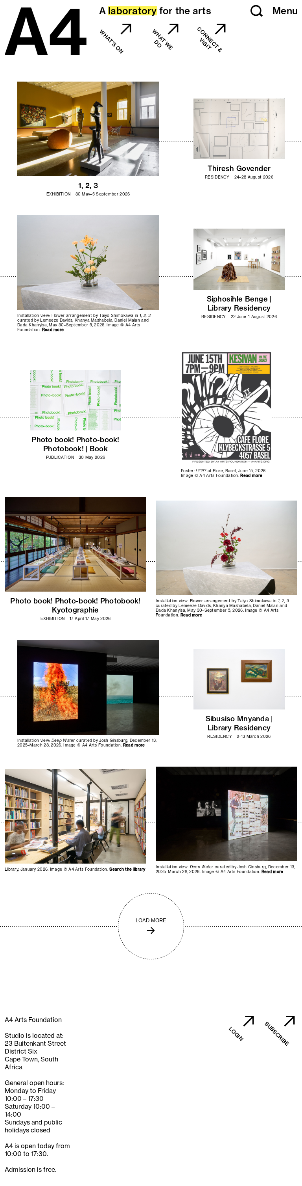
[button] (256, 11)
